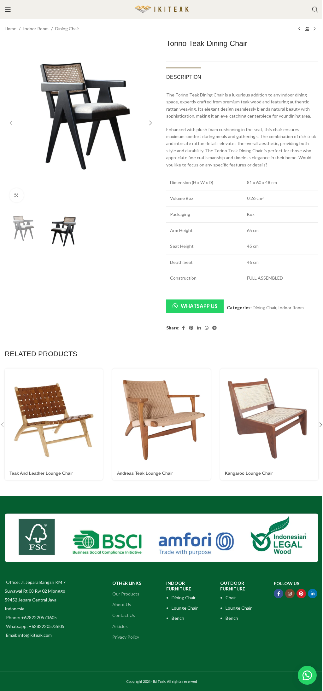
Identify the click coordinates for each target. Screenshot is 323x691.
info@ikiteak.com (35, 635)
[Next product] (314, 29)
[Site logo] (161, 9)
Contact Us (123, 615)
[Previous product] (299, 29)
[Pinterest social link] (191, 328)
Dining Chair (67, 28)
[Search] (315, 9)
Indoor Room (36, 28)
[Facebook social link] (183, 328)
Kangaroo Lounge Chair (249, 473)
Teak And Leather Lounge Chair (41, 473)
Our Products (125, 593)
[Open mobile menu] (8, 9)
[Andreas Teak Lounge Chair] (161, 418)
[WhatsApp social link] (206, 328)
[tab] (183, 76)
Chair (231, 597)
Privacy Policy (125, 637)
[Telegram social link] (214, 328)
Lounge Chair (185, 608)
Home (10, 28)
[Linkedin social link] (199, 328)
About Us (121, 604)
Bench (178, 618)
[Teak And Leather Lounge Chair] (54, 418)
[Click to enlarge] (16, 195)
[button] (11, 123)
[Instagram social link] (290, 593)
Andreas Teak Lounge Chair (145, 473)
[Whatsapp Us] (307, 675)
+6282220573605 (46, 626)
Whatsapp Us (199, 306)
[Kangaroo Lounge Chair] (269, 418)
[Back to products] (307, 29)
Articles (120, 626)
